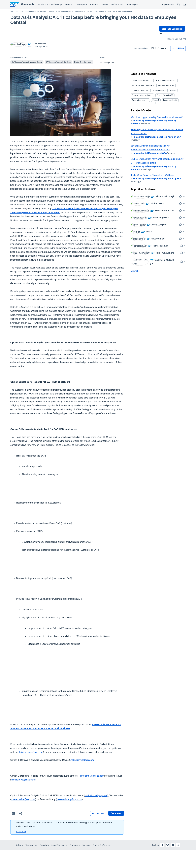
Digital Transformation (83, 62)
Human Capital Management (60, 11)
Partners (94, 4)
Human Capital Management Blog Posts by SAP (157, 137)
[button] (172, 48)
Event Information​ (139, 100)
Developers (81, 4)
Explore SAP (168, 4)
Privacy (19, 845)
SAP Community (16, 11)
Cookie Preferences (102, 845)
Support (86, 845)
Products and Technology (50, 4)
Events (105, 4)
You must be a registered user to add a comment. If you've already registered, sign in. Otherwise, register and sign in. (64, 824)
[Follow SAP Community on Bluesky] (167, 845)
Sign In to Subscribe (172, 29)
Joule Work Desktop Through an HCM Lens (152, 175)
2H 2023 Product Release (142, 85)
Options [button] (160, 33)
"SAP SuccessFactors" (140, 81)
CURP (172, 90)
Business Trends (164, 85)
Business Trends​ (138, 90)
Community (27, 4)
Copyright (44, 845)
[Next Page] (160, 103)
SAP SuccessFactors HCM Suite (58, 62)
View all (134, 271)
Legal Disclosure (59, 845)
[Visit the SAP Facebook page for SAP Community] (162, 845)
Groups (68, 4)
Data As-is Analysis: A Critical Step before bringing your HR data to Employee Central (93, 20)
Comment (21, 831)
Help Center (117, 4)
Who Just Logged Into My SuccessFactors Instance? (157, 117)
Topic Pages (132, 4)
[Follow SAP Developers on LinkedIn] (178, 845)
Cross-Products (158, 90)
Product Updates (107, 62)
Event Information (164, 95)
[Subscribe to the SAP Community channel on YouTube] (173, 845)
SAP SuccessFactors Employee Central (27, 62)
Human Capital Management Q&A (150, 153)
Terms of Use (31, 845)
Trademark (75, 845)
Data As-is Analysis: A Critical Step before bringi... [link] (114, 11)
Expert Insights (169, 100)
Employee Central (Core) (141, 95)
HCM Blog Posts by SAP (83, 11)
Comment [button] (116, 813)
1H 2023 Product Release (165, 81)
